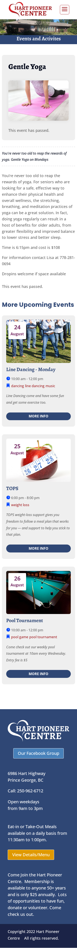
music (50, 386)
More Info (38, 416)
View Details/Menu (31, 855)
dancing (17, 386)
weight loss (20, 505)
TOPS (12, 488)
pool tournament (43, 637)
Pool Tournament (24, 620)
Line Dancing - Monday (30, 369)
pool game (19, 637)
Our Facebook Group (38, 753)
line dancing (34, 386)
